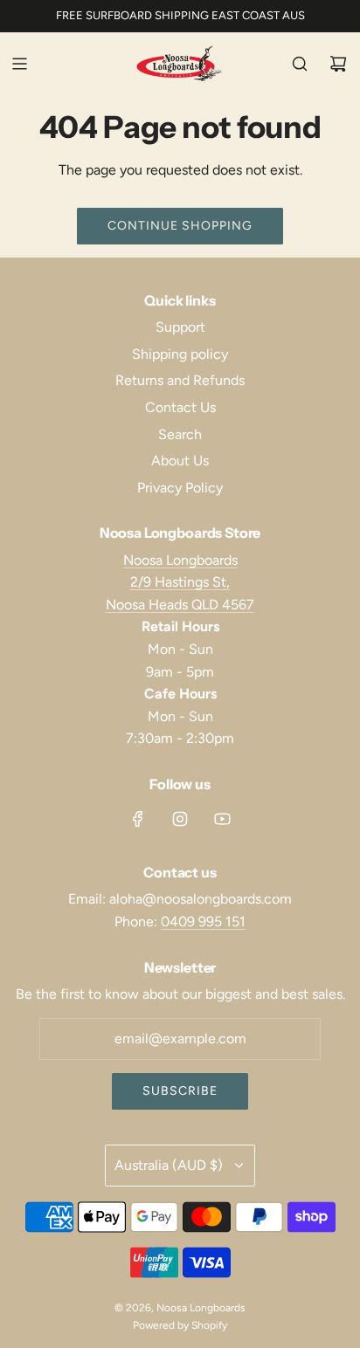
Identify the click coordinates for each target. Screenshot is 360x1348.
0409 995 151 (203, 921)
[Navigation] (19, 64)
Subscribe (180, 1090)
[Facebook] (138, 819)
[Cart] (338, 64)
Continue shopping (180, 225)
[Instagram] (180, 819)
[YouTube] (222, 819)
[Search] (299, 64)
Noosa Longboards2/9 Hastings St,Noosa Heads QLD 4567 (180, 582)
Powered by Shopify (180, 1325)
